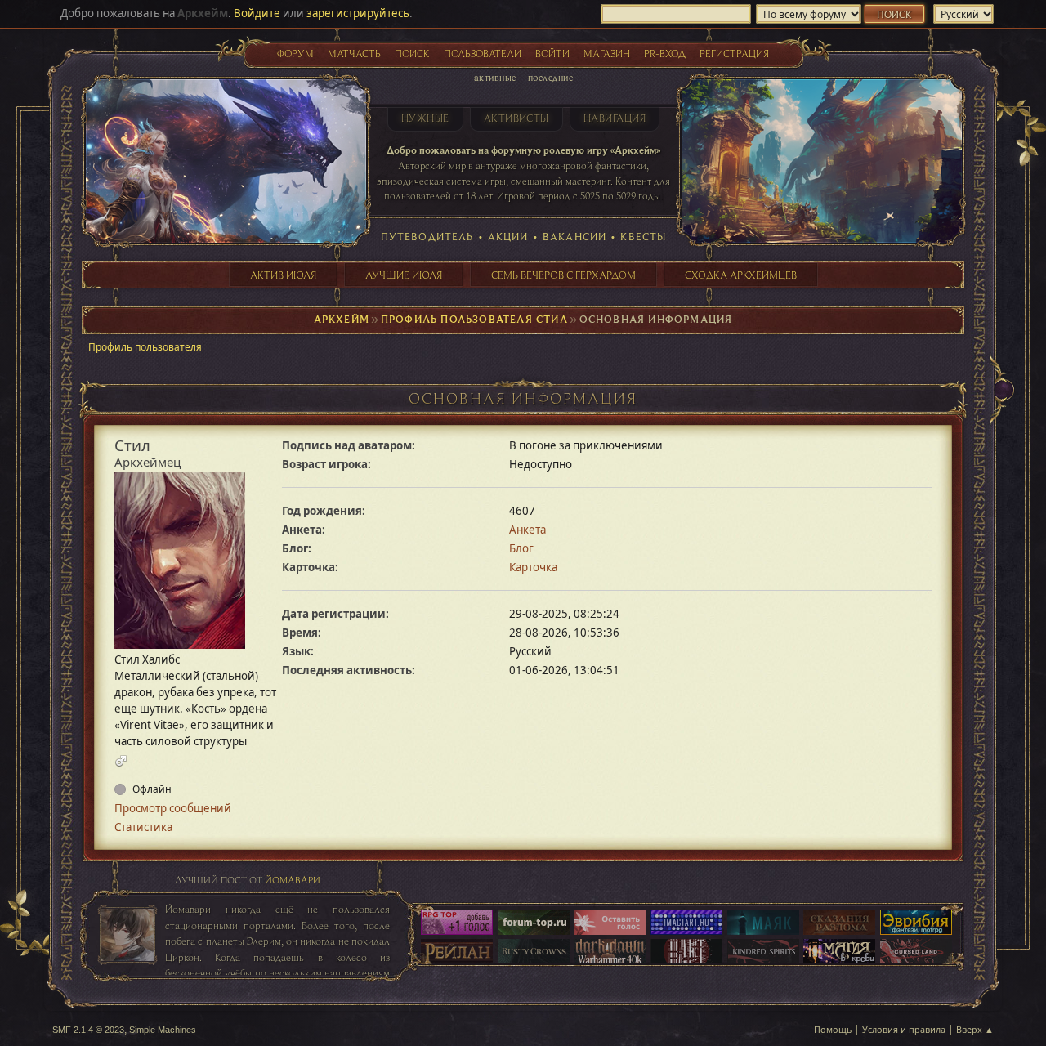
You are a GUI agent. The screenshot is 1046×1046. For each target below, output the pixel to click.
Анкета (527, 529)
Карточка (533, 567)
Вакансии (574, 236)
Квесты (643, 236)
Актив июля (283, 274)
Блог (521, 548)
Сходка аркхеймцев (741, 274)
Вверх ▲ (975, 1029)
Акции (508, 236)
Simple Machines (162, 1030)
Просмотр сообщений (172, 808)
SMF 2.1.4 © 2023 (88, 1030)
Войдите (257, 13)
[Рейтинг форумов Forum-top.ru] (534, 923)
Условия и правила (903, 1029)
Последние (550, 77)
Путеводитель (427, 236)
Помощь (833, 1029)
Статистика (143, 827)
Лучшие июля (403, 274)
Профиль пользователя (145, 347)
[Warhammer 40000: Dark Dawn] (610, 953)
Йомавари (292, 880)
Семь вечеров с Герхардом (563, 274)
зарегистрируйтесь (357, 13)
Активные (495, 77)
